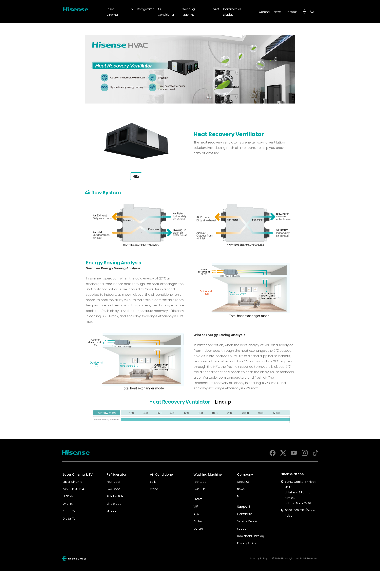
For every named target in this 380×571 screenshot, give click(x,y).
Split (153, 481)
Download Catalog (250, 535)
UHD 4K (68, 503)
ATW (196, 513)
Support (242, 528)
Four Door (113, 481)
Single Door (114, 503)
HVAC (215, 9)
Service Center (247, 521)
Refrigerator (145, 9)
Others (198, 528)
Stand (154, 488)
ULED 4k (68, 496)
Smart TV (69, 511)
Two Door (113, 488)
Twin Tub (199, 488)
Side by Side (115, 496)
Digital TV (69, 518)
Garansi (264, 11)
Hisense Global (77, 558)
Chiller (198, 521)
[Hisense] (75, 8)
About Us (243, 481)
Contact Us (245, 513)
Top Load (200, 481)
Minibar (111, 511)
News (277, 11)
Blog (240, 496)
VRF (196, 506)
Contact (291, 11)
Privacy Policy (246, 543)
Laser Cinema (72, 481)
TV (131, 9)
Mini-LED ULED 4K (74, 488)
